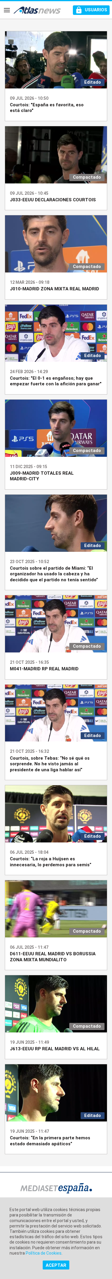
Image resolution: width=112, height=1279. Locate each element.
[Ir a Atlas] (37, 10)
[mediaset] (56, 1189)
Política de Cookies (44, 1253)
